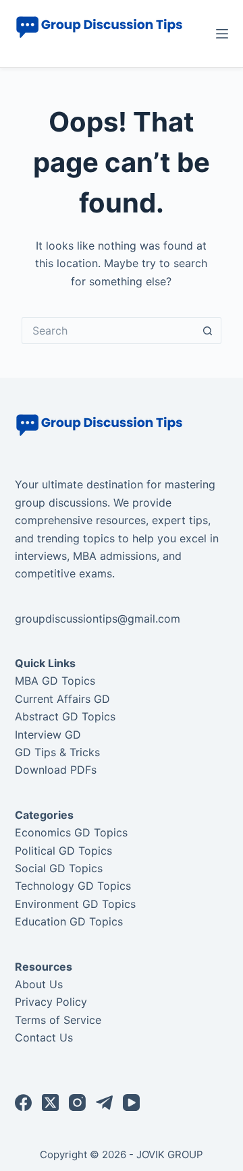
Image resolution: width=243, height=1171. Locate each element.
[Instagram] (77, 1102)
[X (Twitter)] (50, 1102)
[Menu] (222, 34)
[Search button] (207, 330)
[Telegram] (104, 1102)
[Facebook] (23, 1102)
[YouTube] (131, 1102)
